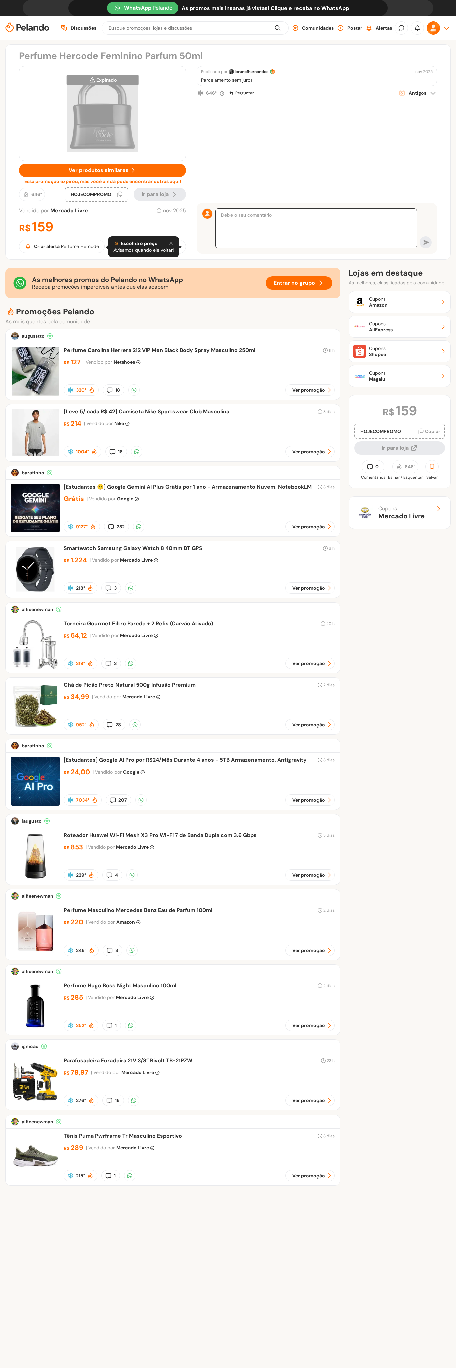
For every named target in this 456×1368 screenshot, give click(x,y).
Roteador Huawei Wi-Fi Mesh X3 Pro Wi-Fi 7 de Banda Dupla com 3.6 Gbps (160, 835)
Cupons (401, 512)
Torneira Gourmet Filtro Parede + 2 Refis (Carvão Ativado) (138, 623)
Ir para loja (395, 447)
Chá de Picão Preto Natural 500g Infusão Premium (130, 684)
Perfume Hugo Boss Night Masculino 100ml (120, 985)
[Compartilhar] (134, 390)
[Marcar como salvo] (432, 466)
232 (121, 527)
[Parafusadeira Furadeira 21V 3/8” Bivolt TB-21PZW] (35, 1104)
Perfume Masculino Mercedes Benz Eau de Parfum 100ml (138, 910)
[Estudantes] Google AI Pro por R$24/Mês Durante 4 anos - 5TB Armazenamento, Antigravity (185, 759)
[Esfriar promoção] (201, 93)
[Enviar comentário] (426, 242)
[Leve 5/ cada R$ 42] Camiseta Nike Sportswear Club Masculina (146, 411)
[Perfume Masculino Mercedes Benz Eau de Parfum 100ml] (35, 954)
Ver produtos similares (99, 170)
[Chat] (401, 28)
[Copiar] (120, 194)
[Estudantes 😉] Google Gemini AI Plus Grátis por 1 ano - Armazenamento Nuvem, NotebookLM (188, 486)
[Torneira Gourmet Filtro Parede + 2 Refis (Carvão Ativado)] (35, 667)
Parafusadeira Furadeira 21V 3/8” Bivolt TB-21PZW (128, 1060)
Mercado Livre (69, 210)
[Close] (171, 243)
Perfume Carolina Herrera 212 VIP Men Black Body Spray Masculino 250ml (159, 350)
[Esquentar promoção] (222, 93)
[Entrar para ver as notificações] (417, 28)
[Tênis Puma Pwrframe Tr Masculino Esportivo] (35, 1179)
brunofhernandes (251, 71)
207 (122, 800)
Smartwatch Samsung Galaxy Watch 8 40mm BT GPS (133, 548)
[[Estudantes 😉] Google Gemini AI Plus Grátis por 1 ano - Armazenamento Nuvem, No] (35, 530)
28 (118, 725)
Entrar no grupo (294, 282)
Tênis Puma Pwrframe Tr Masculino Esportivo (123, 1135)
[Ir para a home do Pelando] (27, 28)
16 (120, 452)
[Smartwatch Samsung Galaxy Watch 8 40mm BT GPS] (35, 591)
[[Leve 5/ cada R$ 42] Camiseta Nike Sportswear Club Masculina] (35, 455)
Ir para (155, 194)
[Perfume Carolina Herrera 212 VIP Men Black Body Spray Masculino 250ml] (35, 393)
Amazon (125, 922)
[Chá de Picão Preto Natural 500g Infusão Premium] (35, 728)
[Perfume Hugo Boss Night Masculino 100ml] (35, 1029)
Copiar (432, 431)
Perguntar (244, 93)
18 (117, 390)
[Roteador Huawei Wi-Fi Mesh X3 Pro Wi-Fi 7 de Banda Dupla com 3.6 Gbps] (35, 878)
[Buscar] (278, 28)
